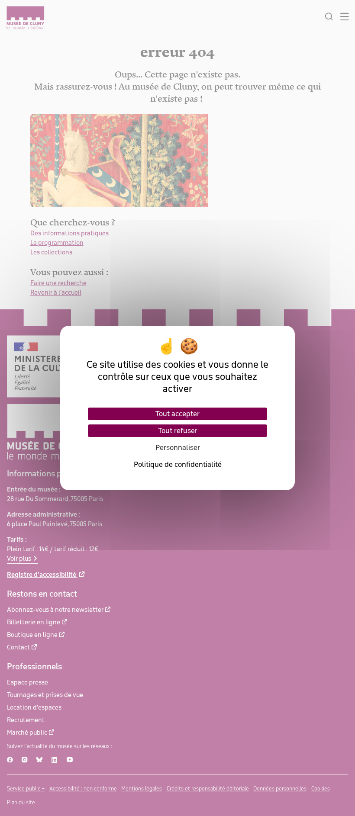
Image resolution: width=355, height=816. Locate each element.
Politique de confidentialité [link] (178, 464)
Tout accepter (177, 413)
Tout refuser (177, 430)
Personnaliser (177, 447)
